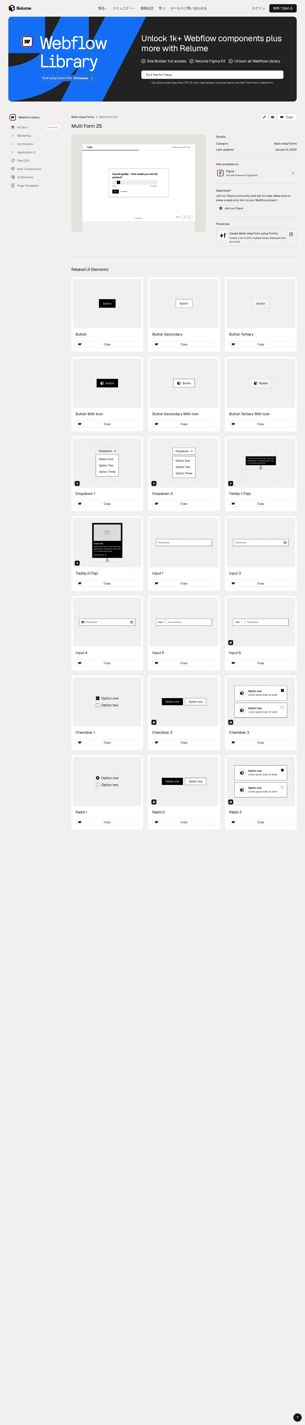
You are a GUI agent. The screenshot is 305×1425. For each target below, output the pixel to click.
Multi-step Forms (82, 117)
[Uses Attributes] (230, 642)
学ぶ (162, 8)
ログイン (258, 8)
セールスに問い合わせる (188, 8)
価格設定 (147, 8)
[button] (297, 1417)
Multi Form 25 (108, 117)
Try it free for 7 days (159, 75)
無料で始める (283, 8)
